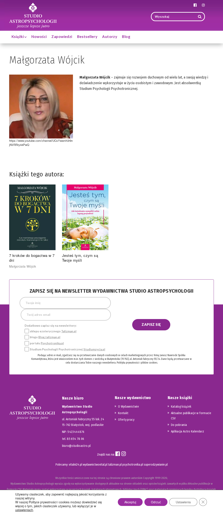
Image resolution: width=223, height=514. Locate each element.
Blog (126, 36)
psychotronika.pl (132, 464)
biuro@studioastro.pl (76, 446)
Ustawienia (183, 502)
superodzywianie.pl (156, 464)
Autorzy (109, 36)
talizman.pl (115, 464)
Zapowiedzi (61, 36)
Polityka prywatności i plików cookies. (137, 362)
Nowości (39, 36)
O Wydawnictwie (128, 406)
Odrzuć (156, 502)
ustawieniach (24, 510)
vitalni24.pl (75, 464)
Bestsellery (87, 36)
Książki (18, 36)
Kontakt (123, 413)
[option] (32, 226)
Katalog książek (181, 406)
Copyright (148, 478)
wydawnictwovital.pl (95, 464)
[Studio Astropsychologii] (33, 15)
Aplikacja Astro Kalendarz (187, 431)
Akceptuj (130, 502)
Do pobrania (179, 425)
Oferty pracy (126, 420)
